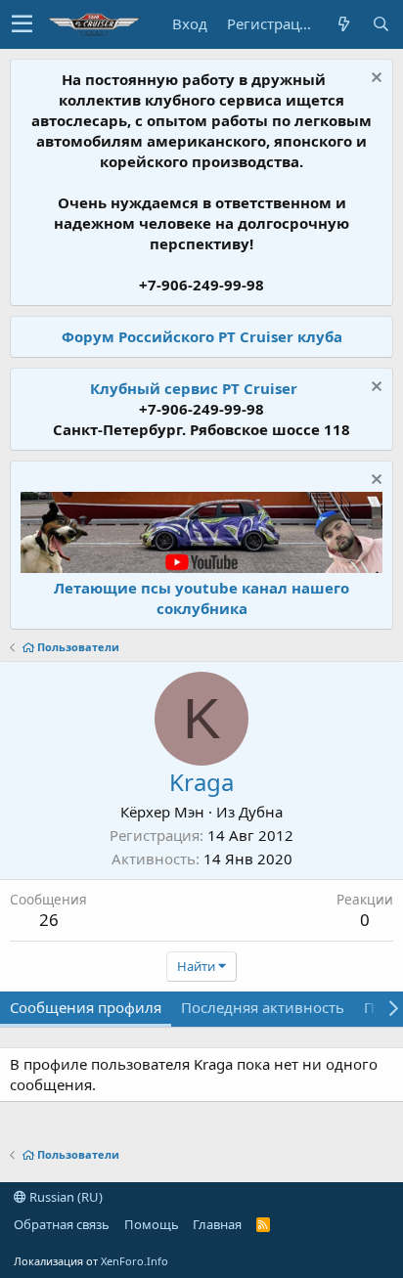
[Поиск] (380, 24)
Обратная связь (62, 1224)
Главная (217, 1224)
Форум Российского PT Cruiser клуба (202, 336)
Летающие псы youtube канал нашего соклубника (201, 598)
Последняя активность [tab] (262, 1007)
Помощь (151, 1224)
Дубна (261, 811)
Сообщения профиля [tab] (85, 1007)
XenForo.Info (134, 1261)
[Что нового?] (343, 24)
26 (49, 919)
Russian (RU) (64, 1197)
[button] (22, 24)
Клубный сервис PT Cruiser (193, 388)
